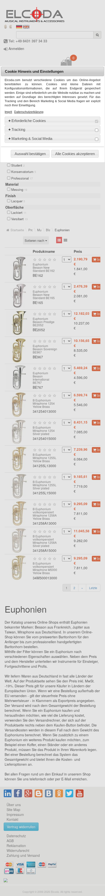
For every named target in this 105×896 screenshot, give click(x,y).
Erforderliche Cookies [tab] (28, 121)
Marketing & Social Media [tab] (31, 138)
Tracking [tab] (18, 129)
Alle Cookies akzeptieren (75, 154)
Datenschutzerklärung (28, 112)
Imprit (8, 112)
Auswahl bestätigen (30, 154)
